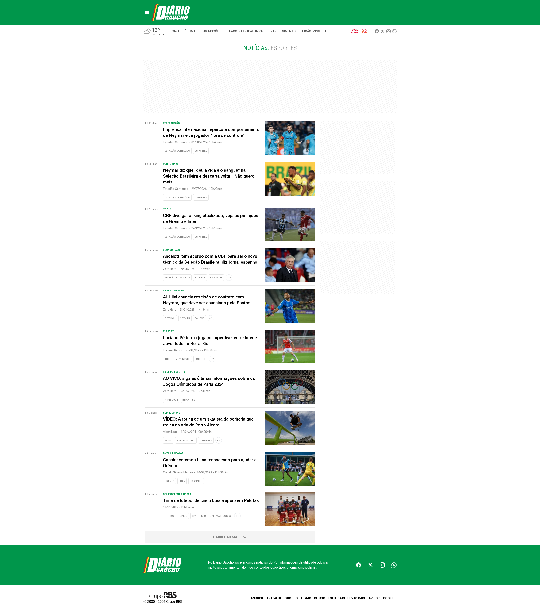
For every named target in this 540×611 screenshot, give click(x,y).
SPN (194, 515)
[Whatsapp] (394, 31)
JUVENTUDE (183, 358)
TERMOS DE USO (312, 598)
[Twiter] (383, 31)
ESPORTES (201, 150)
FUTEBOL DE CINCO (176, 515)
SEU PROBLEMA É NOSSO (216, 515)
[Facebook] (377, 31)
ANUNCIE (257, 598)
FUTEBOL (200, 277)
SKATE (168, 440)
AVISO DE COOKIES (383, 598)
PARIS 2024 (171, 399)
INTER (168, 358)
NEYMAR (185, 318)
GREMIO (169, 481)
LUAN (182, 481)
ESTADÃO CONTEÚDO (177, 150)
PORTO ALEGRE (186, 440)
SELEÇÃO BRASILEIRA (177, 277)
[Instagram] (388, 31)
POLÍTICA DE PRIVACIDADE (347, 598)
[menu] (146, 12)
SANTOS (199, 318)
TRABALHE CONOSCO (282, 598)
